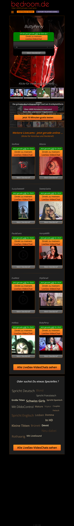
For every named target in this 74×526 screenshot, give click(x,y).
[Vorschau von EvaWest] (23, 292)
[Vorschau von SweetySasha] (51, 211)
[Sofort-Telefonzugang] (15, 11)
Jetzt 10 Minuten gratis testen (38, 117)
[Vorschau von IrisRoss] (23, 345)
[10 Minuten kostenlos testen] (14, 11)
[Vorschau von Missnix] (51, 166)
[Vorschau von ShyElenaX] (51, 307)
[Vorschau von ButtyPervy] (51, 352)
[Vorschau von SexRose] (23, 173)
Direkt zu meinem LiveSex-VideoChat (34, 37)
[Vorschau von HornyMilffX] (51, 255)
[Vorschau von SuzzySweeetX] (23, 218)
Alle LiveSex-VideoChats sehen (37, 367)
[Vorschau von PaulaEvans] (23, 247)
